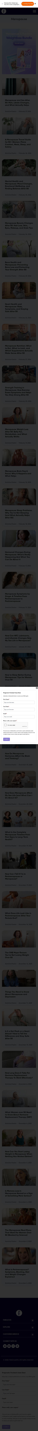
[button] (37, 688)
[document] (19, 715)
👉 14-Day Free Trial (27, 3)
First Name (6, 699)
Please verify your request (10, 720)
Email (5, 713)
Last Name (6, 706)
